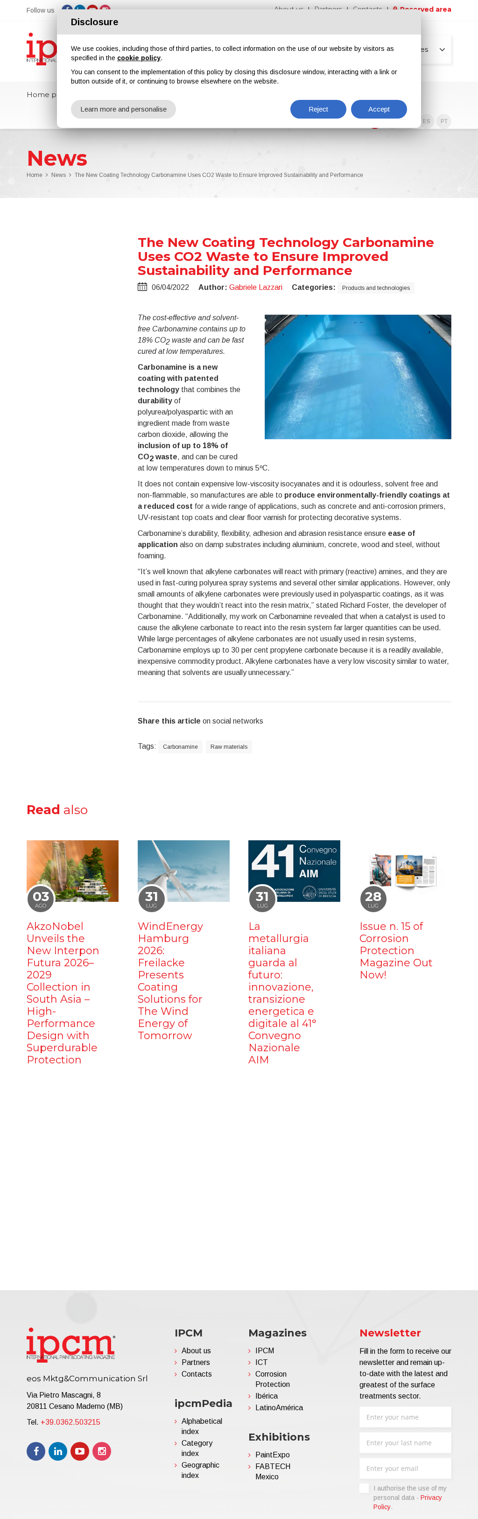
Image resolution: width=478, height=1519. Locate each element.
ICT (261, 1362)
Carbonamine (180, 747)
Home (34, 175)
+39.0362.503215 (70, 1422)
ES (426, 121)
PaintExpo (272, 1455)
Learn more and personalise (123, 109)
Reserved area (425, 9)
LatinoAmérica (279, 1408)
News (58, 175)
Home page (48, 94)
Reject (318, 109)
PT (444, 121)
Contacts (197, 1374)
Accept (379, 109)
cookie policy (139, 58)
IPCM (264, 1351)
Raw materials (229, 747)
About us (196, 1351)
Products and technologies (376, 288)
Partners (196, 1362)
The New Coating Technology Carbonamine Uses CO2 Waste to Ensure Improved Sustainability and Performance (219, 175)
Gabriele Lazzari (255, 287)
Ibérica (266, 1396)
